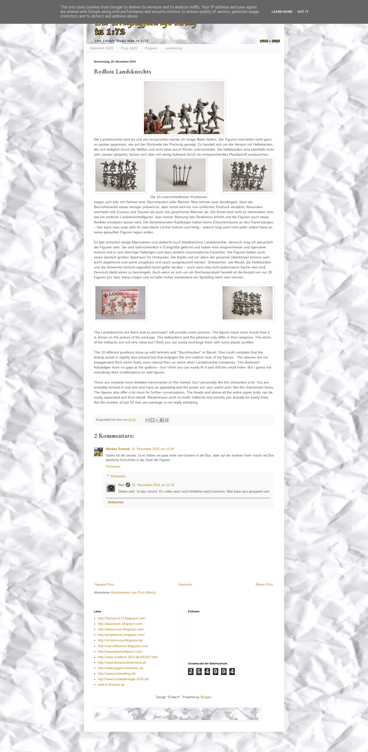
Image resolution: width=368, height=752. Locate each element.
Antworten (113, 466)
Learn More (282, 12)
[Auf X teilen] (157, 420)
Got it (303, 12)
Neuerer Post (104, 584)
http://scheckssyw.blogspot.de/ (120, 640)
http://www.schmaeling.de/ (117, 673)
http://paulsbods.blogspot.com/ (120, 624)
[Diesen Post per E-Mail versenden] (147, 420)
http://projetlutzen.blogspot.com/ (121, 635)
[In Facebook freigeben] (161, 420)
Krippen (151, 48)
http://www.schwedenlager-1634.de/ (123, 679)
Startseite (185, 584)
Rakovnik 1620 (101, 48)
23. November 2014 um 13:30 (152, 449)
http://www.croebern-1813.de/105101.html (128, 657)
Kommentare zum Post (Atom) (133, 592)
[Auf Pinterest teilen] (166, 420)
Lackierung (173, 48)
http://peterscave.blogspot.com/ (121, 629)
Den (121, 485)
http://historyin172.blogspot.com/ (121, 618)
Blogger (206, 697)
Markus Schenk (118, 449)
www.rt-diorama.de (111, 684)
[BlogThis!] (152, 420)
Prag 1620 (129, 48)
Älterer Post (264, 584)
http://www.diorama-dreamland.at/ (122, 662)
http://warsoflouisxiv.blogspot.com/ (123, 646)
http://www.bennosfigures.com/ (120, 651)
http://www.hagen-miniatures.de (120, 668)
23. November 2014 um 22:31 (153, 485)
